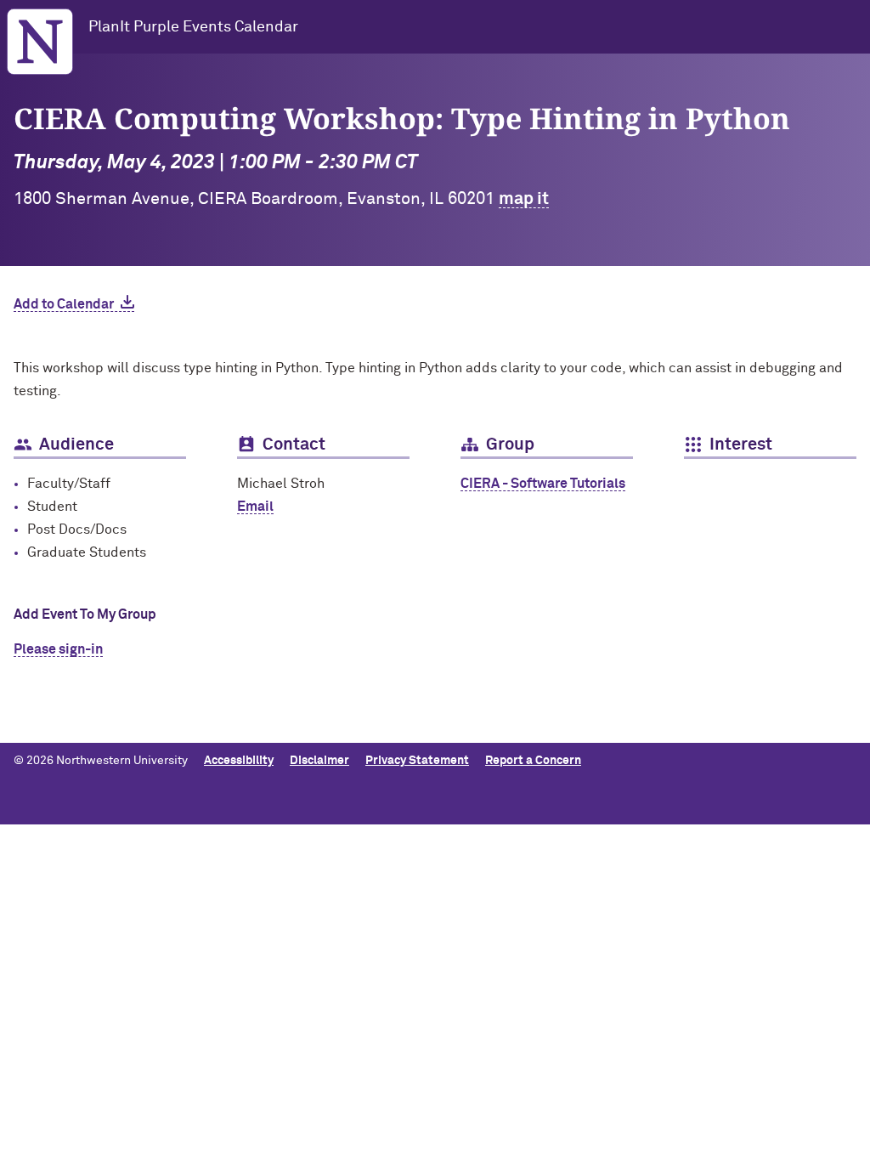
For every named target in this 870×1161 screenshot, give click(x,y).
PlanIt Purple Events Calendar (193, 27)
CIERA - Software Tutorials (542, 483)
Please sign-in (58, 649)
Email (255, 506)
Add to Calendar (64, 304)
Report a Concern (533, 761)
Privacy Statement (417, 761)
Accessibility (239, 761)
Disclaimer (319, 761)
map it (524, 198)
